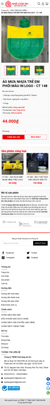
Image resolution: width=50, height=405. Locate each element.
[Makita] (25, 223)
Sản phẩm (5, 280)
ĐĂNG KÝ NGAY (40, 243)
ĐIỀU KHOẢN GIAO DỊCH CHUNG (14, 319)
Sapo (30, 403)
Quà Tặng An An (19, 110)
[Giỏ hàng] (46, 3)
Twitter (34, 253)
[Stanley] (9, 221)
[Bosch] (41, 222)
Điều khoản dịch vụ (9, 305)
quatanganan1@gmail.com (15, 378)
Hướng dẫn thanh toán (10, 297)
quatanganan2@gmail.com (15, 382)
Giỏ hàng (4, 347)
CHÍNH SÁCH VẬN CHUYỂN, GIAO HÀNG (18, 322)
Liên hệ (4, 283)
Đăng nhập (5, 340)
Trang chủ (5, 272)
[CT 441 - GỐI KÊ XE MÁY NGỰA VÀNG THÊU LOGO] (12, 164)
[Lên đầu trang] (48, 290)
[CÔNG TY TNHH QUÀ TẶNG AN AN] (17, 3)
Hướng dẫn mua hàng (10, 294)
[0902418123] (48, 393)
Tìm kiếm (5, 336)
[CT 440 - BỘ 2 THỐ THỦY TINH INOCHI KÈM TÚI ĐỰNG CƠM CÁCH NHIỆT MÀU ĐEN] (37, 164)
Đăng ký (4, 344)
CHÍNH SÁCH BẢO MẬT (11, 315)
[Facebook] (48, 383)
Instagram (10, 257)
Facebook (10, 253)
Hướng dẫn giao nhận (10, 301)
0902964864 (22, 374)
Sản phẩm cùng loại (13, 151)
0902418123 (9, 374)
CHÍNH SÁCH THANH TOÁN (12, 326)
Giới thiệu (5, 276)
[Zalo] (48, 388)
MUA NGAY (36, 137)
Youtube (34, 257)
